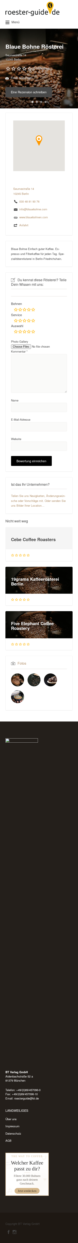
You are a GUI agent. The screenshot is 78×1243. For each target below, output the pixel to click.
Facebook (9, 1232)
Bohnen (16, 303)
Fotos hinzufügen (21, 78)
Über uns (11, 1119)
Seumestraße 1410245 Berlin (15, 57)
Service (16, 314)
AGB (8, 1140)
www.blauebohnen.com (33, 217)
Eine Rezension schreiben (29, 92)
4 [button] (45, 102)
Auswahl (17, 325)
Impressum (12, 1126)
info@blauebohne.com (33, 209)
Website (16, 439)
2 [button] (37, 102)
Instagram (14, 1232)
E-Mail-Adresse (20, 419)
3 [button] (41, 102)
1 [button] (32, 102)
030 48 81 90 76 (29, 201)
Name (14, 400)
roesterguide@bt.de (26, 1098)
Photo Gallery (19, 341)
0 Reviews (42, 68)
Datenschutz (13, 1133)
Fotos (22, 663)
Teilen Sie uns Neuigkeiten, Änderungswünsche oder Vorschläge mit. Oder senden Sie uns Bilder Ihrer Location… (38, 501)
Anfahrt (23, 225)
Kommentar (19, 351)
